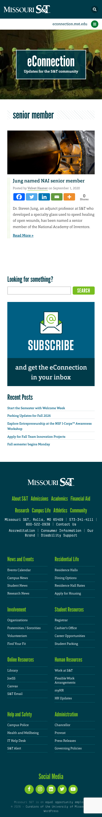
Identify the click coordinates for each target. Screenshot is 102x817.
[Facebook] (19, 197)
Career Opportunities (70, 636)
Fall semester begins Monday (28, 444)
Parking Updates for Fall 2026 (29, 416)
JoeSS (11, 678)
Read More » (23, 235)
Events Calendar (19, 570)
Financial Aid (80, 498)
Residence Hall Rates (70, 585)
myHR (59, 690)
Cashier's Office (66, 628)
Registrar (61, 620)
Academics (59, 498)
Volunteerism (17, 636)
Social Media (51, 776)
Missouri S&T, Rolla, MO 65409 (34, 520)
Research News (18, 593)
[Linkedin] (44, 197)
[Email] (57, 197)
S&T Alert (14, 748)
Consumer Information (61, 531)
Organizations (17, 620)
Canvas (12, 686)
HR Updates (63, 698)
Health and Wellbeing (23, 733)
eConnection (51, 61)
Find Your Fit (16, 644)
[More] (69, 197)
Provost (60, 733)
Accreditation (22, 531)
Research (22, 510)
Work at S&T (64, 670)
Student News (17, 585)
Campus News (17, 578)
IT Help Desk (16, 741)
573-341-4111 (81, 520)
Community (78, 510)
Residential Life (67, 559)
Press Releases (65, 741)
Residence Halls (66, 570)
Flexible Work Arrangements (65, 680)
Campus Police (18, 725)
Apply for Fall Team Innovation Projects (36, 437)
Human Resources (68, 659)
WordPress (51, 811)
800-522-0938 (38, 525)
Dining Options (66, 578)
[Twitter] (31, 197)
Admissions (39, 498)
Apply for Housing (68, 593)
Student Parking (66, 644)
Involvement (16, 609)
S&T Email (14, 694)
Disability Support (59, 536)
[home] (37, 9)
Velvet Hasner (37, 188)
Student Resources (69, 609)
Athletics (60, 510)
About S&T (20, 498)
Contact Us (66, 525)
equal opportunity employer (66, 802)
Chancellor (62, 725)
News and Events (20, 559)
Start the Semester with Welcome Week (36, 408)
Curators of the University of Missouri (57, 806)
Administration (66, 714)
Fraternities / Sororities (24, 628)
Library (12, 670)
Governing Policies (68, 748)
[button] (94, 9)
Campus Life (41, 510)
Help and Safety (19, 714)
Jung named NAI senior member (49, 181)
